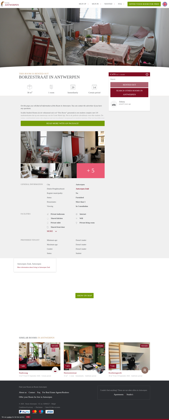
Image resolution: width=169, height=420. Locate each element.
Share (55, 346)
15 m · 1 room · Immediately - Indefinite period (80, 376)
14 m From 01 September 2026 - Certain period (35, 376)
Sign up (82, 4)
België (54, 404)
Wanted (108, 4)
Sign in (95, 4)
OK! (28, 417)
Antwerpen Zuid (82, 189)
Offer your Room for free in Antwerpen (35, 397)
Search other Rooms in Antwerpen (129, 92)
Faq (38, 392)
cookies (9, 417)
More (50, 231)
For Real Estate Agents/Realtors (55, 392)
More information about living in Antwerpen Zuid (33, 267)
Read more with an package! (62, 123)
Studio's (130, 394)
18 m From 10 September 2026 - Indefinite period (125, 376)
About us (23, 392)
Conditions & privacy (26, 407)
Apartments (118, 394)
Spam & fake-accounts (52, 407)
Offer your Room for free (144, 4)
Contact (32, 392)
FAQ (120, 4)
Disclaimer (39, 407)
